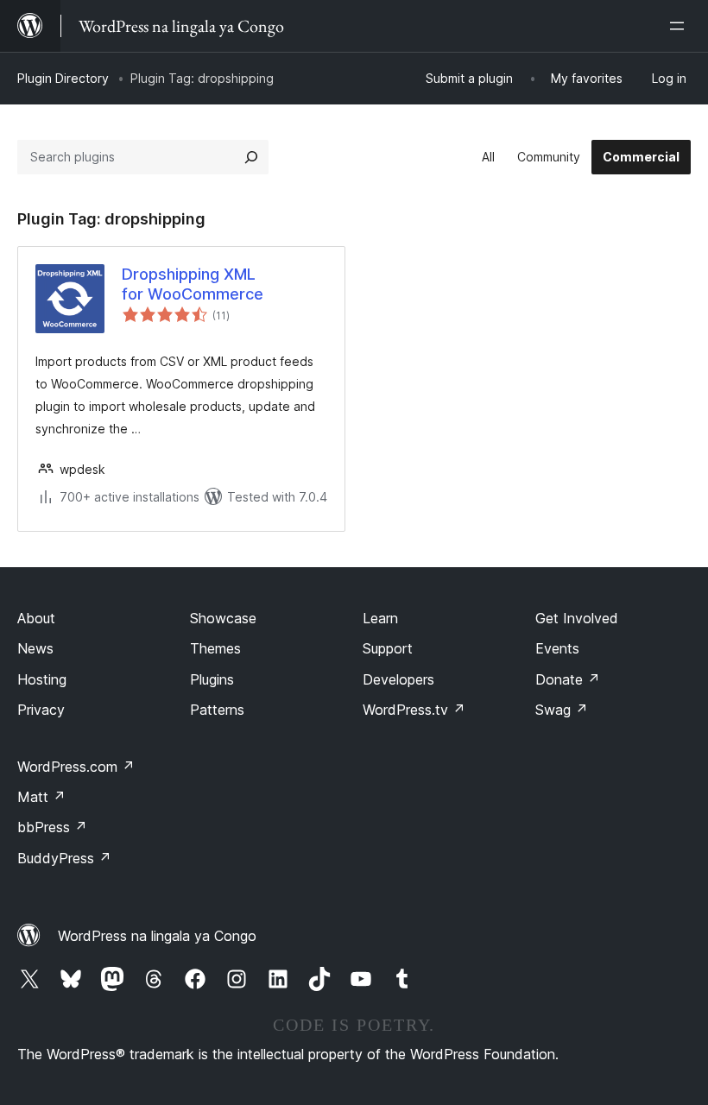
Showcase (223, 618)
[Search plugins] (251, 157)
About (36, 618)
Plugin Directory (63, 78)
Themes (215, 648)
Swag (561, 709)
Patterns (217, 709)
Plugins (212, 679)
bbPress (52, 827)
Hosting (41, 679)
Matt (41, 796)
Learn (380, 618)
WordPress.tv (414, 709)
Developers (398, 679)
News (35, 648)
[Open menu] (680, 26)
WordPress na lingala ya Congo (157, 935)
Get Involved (576, 618)
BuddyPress (64, 858)
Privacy (41, 709)
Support (388, 648)
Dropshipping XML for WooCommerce (192, 284)
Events (557, 648)
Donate (567, 679)
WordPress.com (76, 766)
